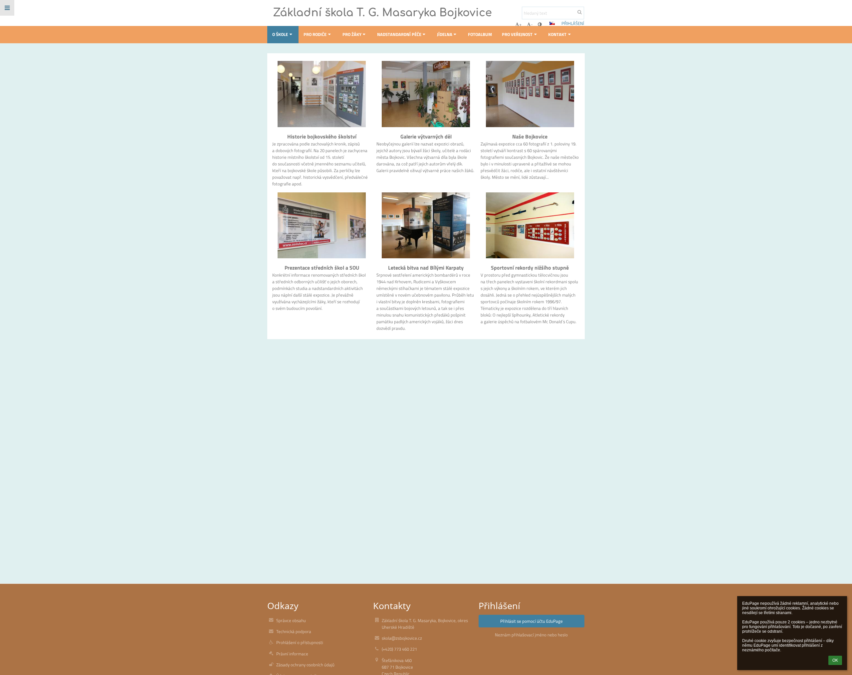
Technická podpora (293, 631)
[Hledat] (579, 12)
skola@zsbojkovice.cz (402, 638)
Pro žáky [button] (351, 34)
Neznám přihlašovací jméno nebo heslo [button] (531, 634)
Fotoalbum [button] (480, 34)
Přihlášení (572, 23)
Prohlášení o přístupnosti (299, 642)
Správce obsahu (291, 620)
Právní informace (292, 653)
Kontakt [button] (557, 34)
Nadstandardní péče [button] (399, 34)
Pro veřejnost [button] (517, 34)
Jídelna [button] (444, 34)
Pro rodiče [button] (315, 34)
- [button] (532, 24)
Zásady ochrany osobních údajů (305, 664)
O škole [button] (280, 34)
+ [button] (520, 24)
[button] (539, 24)
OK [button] (835, 660)
